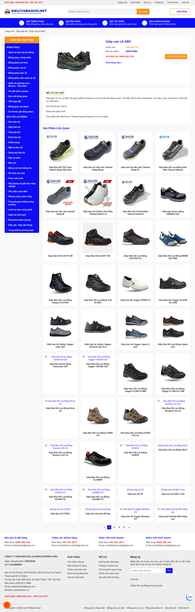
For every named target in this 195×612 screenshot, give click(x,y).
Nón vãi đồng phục (18, 96)
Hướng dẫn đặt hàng (109, 562)
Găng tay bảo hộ (16, 153)
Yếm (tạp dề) (14, 101)
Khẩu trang (14, 142)
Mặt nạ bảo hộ (15, 147)
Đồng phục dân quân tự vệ (21, 78)
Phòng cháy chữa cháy (20, 196)
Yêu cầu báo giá (176, 56)
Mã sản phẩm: (112, 51)
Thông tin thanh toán (108, 566)
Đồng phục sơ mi (17, 68)
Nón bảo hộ (14, 122)
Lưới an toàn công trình (20, 210)
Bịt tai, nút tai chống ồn (20, 168)
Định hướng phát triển (77, 573)
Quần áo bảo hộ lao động (21, 52)
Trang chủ (122, 2)
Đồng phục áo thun (18, 62)
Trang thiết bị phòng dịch (21, 230)
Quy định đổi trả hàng (109, 577)
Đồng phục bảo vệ (17, 73)
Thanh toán (172, 2)
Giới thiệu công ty (75, 562)
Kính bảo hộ (14, 137)
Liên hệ (185, 2)
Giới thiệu (135, 2)
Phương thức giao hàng (110, 569)
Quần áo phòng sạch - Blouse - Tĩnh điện (19, 84)
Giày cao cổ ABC (37, 31)
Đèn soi (12, 163)
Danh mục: (111, 47)
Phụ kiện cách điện (18, 191)
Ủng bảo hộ (14, 132)
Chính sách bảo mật (76, 569)
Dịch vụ (147, 2)
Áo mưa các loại (16, 173)
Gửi (169, 571)
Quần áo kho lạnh (17, 215)
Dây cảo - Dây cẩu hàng (20, 225)
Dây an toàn (14, 158)
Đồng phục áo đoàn (18, 106)
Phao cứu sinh (15, 178)
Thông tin (159, 2)
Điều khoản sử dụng (77, 566)
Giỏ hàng (182, 11)
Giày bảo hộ (21, 31)
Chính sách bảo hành (109, 573)
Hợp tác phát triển (75, 577)
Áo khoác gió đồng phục (20, 111)
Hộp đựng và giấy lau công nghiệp (22, 185)
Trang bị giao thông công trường (21, 203)
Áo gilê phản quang (18, 91)
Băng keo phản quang (19, 220)
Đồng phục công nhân (19, 57)
